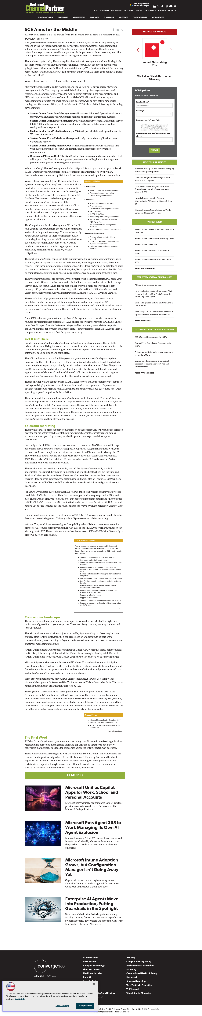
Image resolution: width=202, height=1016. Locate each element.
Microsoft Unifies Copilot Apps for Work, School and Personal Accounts (91, 793)
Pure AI (87, 977)
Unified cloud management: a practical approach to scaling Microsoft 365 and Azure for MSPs (152, 364)
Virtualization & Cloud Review (99, 993)
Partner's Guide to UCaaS (146, 245)
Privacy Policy (155, 120)
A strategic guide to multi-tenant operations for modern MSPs (154, 353)
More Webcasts (142, 321)
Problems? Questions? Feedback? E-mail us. (111, 1012)
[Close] (94, 984)
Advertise (162, 10)
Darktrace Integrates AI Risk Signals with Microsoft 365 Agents (152, 179)
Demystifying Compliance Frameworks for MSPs (153, 344)
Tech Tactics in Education (139, 985)
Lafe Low (31, 39)
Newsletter (151, 10)
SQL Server (123, 17)
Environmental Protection (140, 966)
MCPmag (131, 970)
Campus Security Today (138, 962)
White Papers (116, 10)
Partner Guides (154, 222)
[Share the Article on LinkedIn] (117, 29)
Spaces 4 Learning (136, 981)
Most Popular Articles (154, 162)
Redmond (131, 977)
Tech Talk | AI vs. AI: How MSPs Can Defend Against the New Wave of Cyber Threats (154, 313)
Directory (139, 10)
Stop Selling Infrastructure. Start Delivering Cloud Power (154, 304)
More (170, 10)
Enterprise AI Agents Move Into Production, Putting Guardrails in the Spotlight (91, 904)
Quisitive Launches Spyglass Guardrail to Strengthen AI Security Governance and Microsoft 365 (152, 189)
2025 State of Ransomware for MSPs (151, 337)
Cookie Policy (111, 1009)
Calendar (104, 10)
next (171, 50)
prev (137, 50)
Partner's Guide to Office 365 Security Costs (154, 239)
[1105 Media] (45, 976)
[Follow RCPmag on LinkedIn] (154, 7)
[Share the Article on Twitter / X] (121, 29)
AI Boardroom (90, 958)
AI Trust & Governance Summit (148, 285)
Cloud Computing (45, 17)
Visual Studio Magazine (138, 993)
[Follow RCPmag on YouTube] (170, 6)
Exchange (94, 17)
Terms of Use (126, 1009)
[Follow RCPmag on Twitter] (158, 6)
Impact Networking (154, 62)
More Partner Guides (145, 269)
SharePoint (109, 17)
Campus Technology (94, 966)
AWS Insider (89, 962)
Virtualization (158, 17)
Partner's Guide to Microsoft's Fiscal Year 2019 (153, 261)
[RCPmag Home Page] (45, 8)
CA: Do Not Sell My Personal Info (145, 1009)
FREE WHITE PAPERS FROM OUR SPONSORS (154, 329)
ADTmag (130, 958)
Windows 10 (63, 17)
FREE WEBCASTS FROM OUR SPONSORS (154, 277)
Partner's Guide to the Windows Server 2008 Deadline (154, 231)
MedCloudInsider (92, 973)
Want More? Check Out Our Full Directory (154, 78)
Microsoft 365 (79, 17)
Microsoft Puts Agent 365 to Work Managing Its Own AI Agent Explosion (93, 828)
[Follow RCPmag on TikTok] (162, 7)
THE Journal (132, 989)
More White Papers (144, 373)
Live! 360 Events (92, 970)
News (96, 10)
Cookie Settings (62, 1006)
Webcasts (128, 10)
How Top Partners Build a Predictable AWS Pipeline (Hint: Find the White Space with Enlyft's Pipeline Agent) (153, 294)
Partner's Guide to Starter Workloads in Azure (152, 252)
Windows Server (140, 17)
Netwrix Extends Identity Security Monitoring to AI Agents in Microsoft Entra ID (153, 201)
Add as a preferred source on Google (141, 5)
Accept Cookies (85, 1006)
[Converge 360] (49, 966)
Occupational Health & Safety (141, 973)
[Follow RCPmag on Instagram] (166, 7)
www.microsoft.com (115, 731)
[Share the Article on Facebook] (112, 29)
